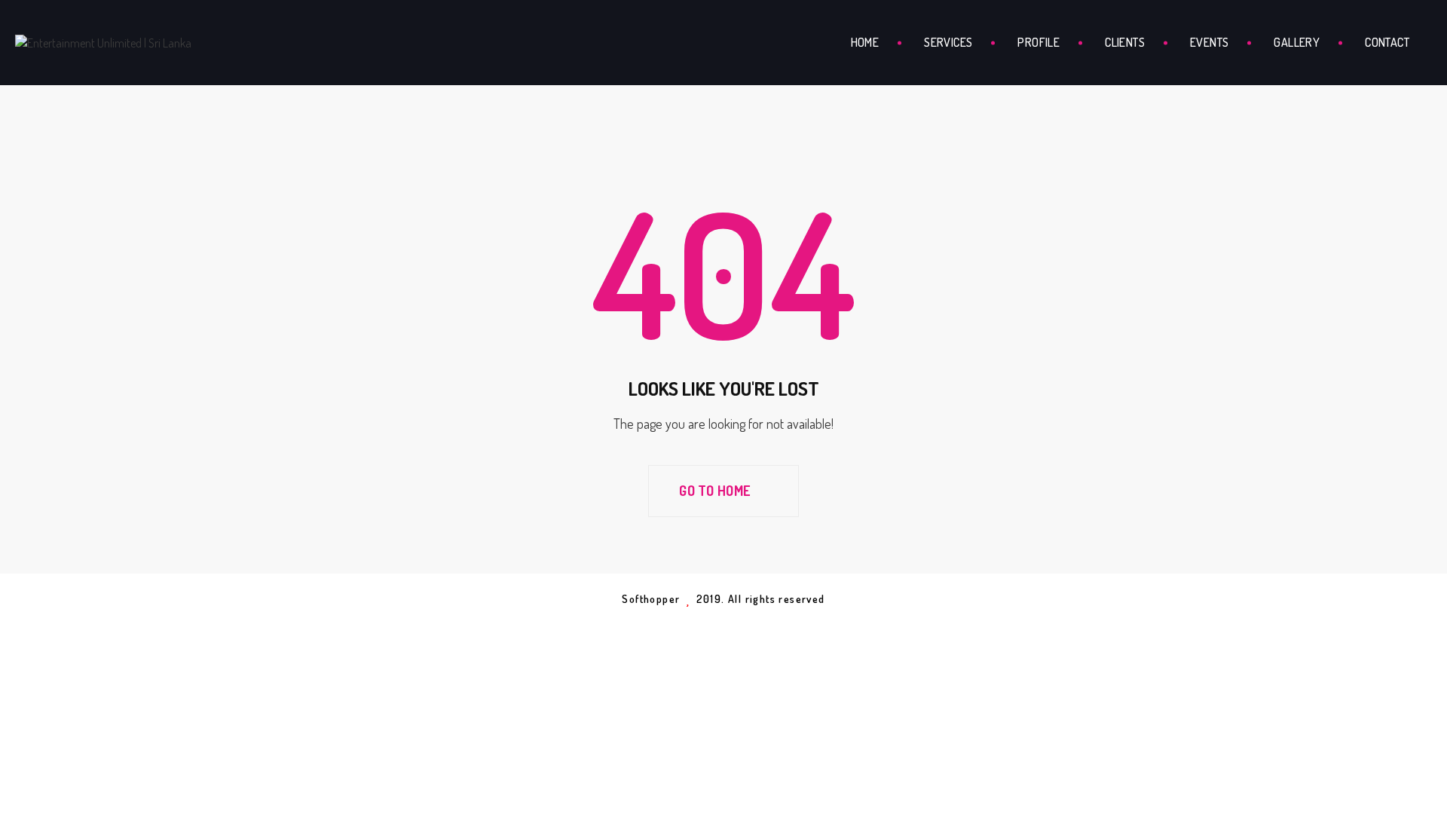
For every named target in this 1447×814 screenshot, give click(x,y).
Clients (1125, 42)
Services (948, 42)
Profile (1038, 42)
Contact (1387, 42)
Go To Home (716, 490)
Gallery (1297, 42)
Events (1209, 42)
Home (865, 42)
